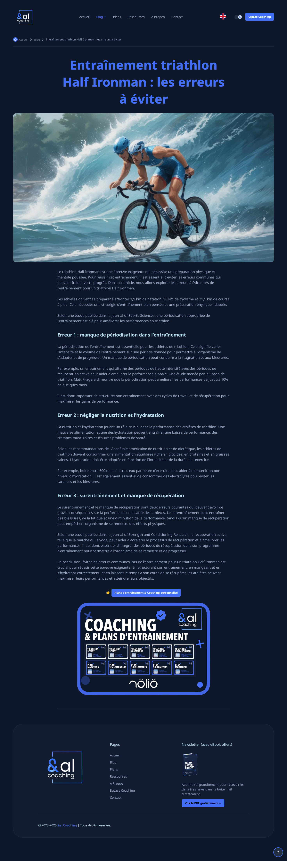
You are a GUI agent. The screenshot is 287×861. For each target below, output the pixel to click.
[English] (223, 16)
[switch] (238, 17)
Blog (100, 17)
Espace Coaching (259, 17)
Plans (117, 17)
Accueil (84, 17)
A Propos (158, 17)
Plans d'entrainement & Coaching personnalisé (146, 592)
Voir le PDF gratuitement (201, 803)
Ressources (136, 17)
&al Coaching (67, 825)
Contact (177, 17)
